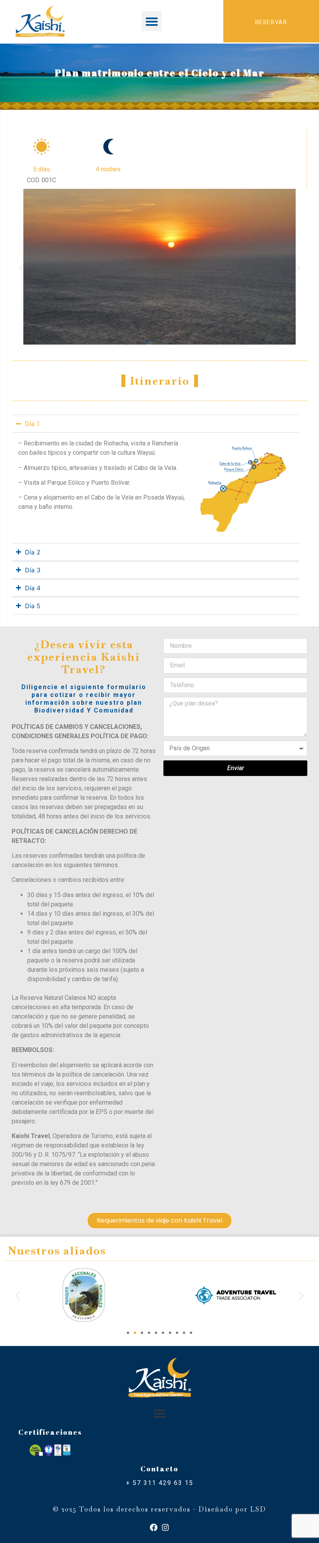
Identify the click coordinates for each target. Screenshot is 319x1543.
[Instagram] (165, 1527)
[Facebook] (154, 1527)
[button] (151, 21)
